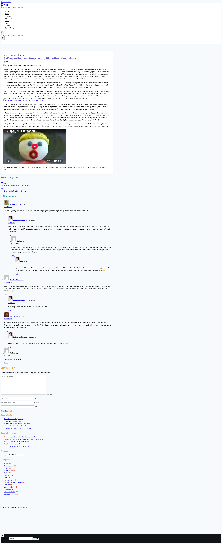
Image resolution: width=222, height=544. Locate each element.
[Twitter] (4, 5)
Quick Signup (9, 28)
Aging (6, 463)
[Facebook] (2, 5)
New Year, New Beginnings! (13, 419)
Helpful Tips (8, 480)
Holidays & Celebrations (12, 482)
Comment (50, 394)
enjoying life (16, 167)
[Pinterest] (7, 5)
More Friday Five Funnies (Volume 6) (17, 423)
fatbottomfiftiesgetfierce (22, 220)
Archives (4, 455)
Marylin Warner (15, 316)
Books (7, 21)
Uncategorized (9, 494)
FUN (5, 55)
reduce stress (95, 167)
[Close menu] (1, 514)
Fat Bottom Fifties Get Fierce (31, 167)
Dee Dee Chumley (16, 280)
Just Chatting (8, 487)
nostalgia (79, 167)
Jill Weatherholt (15, 204)
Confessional (8, 466)
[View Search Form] (2, 32)
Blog (6, 23)
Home (7, 11)
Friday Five (57, 167)
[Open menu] (3, 38)
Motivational (8, 489)
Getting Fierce (13, 55)
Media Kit (8, 18)
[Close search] (2, 535)
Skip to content (6, 2)
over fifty (86, 167)
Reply (6, 214)
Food (6, 468)
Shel (6, 62)
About (7, 14)
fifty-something (47, 167)
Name (37, 398)
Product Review (9, 492)
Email (36, 402)
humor (73, 167)
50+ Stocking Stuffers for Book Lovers (14, 190)
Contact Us (9, 25)
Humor (21, 55)
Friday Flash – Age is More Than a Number (16, 184)
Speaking (8, 16)
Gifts (6, 478)
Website (37, 407)
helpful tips (66, 167)
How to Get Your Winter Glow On (15, 426)
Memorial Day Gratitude (12, 421)
